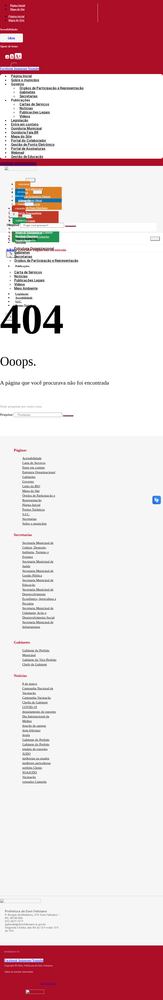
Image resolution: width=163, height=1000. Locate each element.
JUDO (26, 753)
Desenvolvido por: (49, 983)
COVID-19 (29, 707)
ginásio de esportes (35, 749)
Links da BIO (31, 486)
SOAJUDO (29, 772)
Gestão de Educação (27, 157)
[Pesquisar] (70, 226)
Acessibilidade (32, 458)
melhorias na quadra (35, 758)
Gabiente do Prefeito (35, 739)
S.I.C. (26, 514)
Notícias (21, 276)
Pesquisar (13, 225)
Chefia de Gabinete (35, 702)
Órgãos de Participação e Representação (52, 88)
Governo (20, 242)
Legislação (21, 294)
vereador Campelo (34, 781)
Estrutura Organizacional (38, 472)
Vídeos (19, 284)
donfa (26, 735)
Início (11, 250)
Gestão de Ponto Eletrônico (33, 208)
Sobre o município (26, 238)
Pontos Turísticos (33, 509)
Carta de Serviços (28, 272)
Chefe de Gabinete (34, 664)
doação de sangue (34, 725)
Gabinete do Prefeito (35, 744)
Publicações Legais (35, 112)
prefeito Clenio (32, 767)
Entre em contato (33, 467)
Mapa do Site (17, 9)
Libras (11, 37)
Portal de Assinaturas (28, 149)
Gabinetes (22, 253)
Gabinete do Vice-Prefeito (39, 659)
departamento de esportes (39, 711)
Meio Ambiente (26, 288)
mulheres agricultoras (36, 763)
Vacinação (29, 777)
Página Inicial (17, 5)
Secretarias (23, 257)
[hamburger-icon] (30, 180)
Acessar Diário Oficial (30, 200)
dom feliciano (31, 730)
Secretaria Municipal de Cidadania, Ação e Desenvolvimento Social (38, 612)
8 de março (29, 683)
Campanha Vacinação (36, 697)
